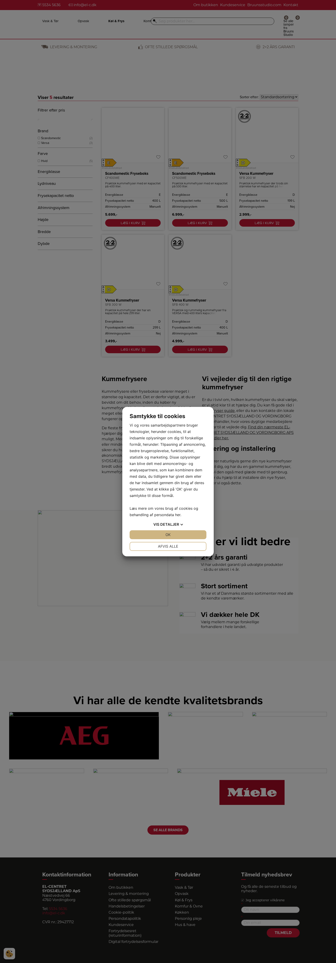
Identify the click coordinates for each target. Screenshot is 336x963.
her (177, 514)
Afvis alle (168, 546)
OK (168, 534)
